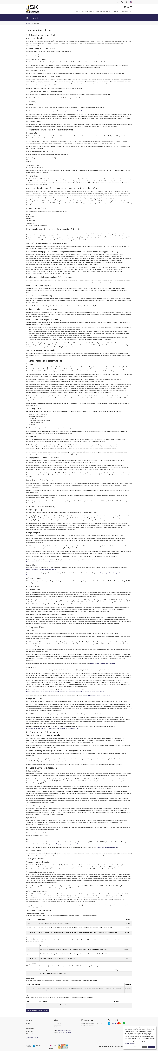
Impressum (29, 1031)
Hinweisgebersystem (32, 1034)
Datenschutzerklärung (130, 1043)
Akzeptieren (151, 1047)
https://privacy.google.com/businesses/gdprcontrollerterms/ (44, 692)
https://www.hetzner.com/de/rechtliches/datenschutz (78, 111)
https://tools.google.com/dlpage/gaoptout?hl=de (41, 569)
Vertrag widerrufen (32, 1037)
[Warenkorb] (122, 2)
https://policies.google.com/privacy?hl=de (102, 663)
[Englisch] (131, 2)
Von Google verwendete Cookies (50, 990)
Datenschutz (30, 1028)
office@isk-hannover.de (64, 1030)
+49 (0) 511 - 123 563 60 (64, 1032)
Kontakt (28, 1023)
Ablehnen (144, 1047)
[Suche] (126, 2)
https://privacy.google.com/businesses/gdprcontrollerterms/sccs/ (84, 692)
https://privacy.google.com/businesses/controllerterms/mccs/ (44, 562)
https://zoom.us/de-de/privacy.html (67, 844)
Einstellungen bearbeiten (131, 1047)
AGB (27, 1026)
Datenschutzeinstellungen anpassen (37, 1010)
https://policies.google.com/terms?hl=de (66, 728)
